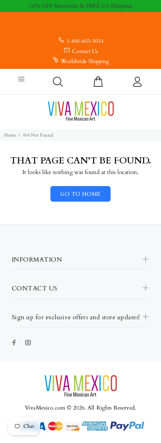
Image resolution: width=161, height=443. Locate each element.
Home (10, 135)
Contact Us (85, 51)
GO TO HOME (80, 194)
